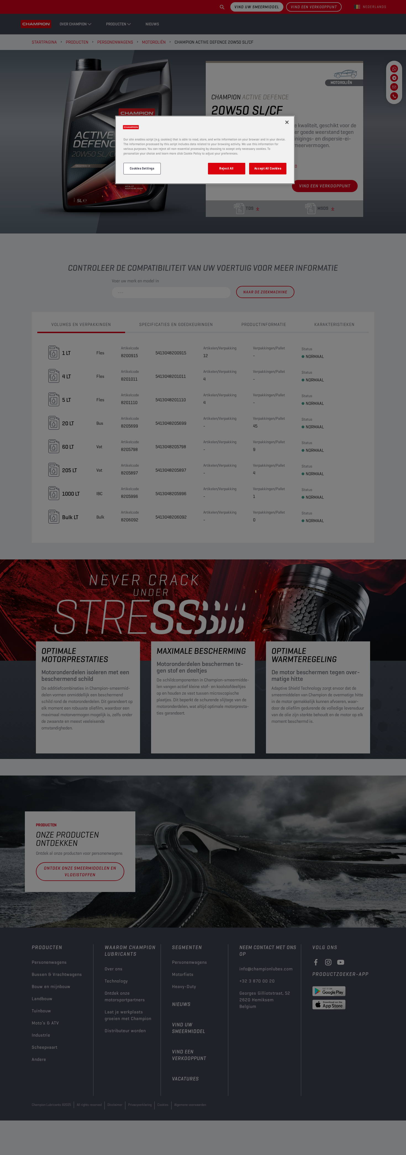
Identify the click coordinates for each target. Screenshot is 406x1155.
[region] (205, 150)
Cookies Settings (142, 168)
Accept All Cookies (267, 168)
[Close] (287, 122)
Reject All (226, 168)
